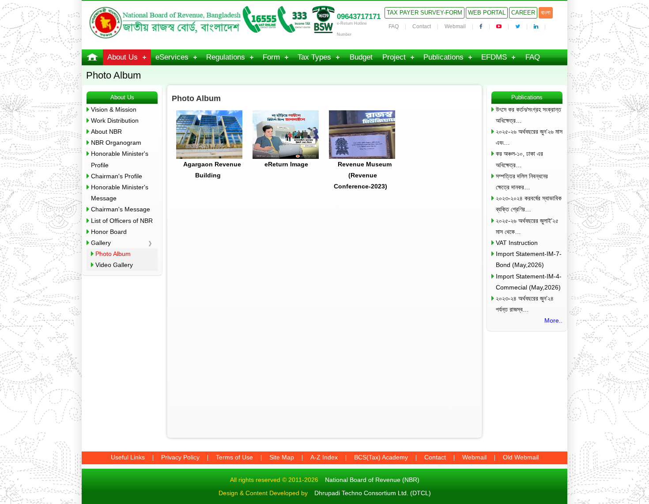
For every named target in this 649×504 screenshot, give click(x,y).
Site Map (281, 457)
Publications (443, 57)
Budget (361, 57)
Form (271, 57)
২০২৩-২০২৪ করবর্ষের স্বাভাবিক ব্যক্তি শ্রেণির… (529, 204)
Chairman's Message (120, 209)
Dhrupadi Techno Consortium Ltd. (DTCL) (372, 492)
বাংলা (546, 12)
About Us (122, 57)
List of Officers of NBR (122, 220)
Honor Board (109, 231)
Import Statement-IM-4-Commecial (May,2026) (529, 282)
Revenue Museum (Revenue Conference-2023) (363, 175)
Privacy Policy (180, 457)
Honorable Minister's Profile (119, 159)
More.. (553, 320)
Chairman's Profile (116, 176)
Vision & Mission (113, 109)
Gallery (101, 242)
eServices (172, 57)
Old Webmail (521, 457)
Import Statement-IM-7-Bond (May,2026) (529, 259)
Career (523, 12)
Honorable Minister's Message (119, 193)
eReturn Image (286, 164)
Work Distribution (115, 120)
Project (394, 57)
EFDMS (494, 57)
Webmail (455, 26)
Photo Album (113, 253)
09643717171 (359, 16)
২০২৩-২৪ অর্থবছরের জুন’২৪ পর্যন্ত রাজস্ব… (525, 304)
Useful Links (128, 457)
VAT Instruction (517, 242)
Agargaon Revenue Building (212, 170)
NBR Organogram (116, 142)
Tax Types (314, 57)
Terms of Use (234, 457)
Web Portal (487, 12)
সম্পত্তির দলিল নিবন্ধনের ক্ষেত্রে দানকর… (522, 182)
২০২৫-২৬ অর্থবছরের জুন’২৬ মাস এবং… (529, 137)
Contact (421, 26)
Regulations (225, 57)
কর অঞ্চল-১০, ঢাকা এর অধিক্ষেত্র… (519, 159)
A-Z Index (324, 457)
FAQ (394, 26)
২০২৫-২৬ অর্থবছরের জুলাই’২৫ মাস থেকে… (527, 226)
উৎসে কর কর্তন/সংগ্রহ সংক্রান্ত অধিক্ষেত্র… (528, 115)
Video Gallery (114, 264)
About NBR (106, 131)
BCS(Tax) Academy (381, 457)
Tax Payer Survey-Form (424, 12)
